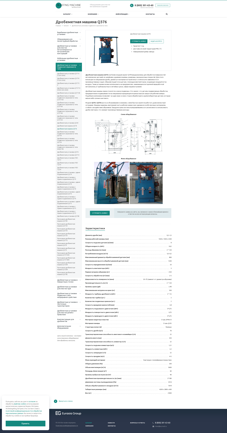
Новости (111, 423)
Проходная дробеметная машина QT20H (66, 268)
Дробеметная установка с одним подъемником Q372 (66, 212)
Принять (25, 423)
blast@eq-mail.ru (161, 426)
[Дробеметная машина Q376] (107, 50)
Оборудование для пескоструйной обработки (67, 40)
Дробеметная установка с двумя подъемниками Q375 (68, 202)
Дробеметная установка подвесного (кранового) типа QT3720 (67, 118)
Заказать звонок (162, 5)
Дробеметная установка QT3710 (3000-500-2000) (68, 89)
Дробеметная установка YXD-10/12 (67, 159)
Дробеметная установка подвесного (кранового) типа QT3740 (67, 111)
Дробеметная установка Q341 (68, 123)
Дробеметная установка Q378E (68, 216)
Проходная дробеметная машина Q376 (66, 249)
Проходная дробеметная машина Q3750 (66, 225)
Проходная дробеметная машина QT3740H (66, 259)
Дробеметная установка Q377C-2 (68, 84)
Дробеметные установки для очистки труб (67, 288)
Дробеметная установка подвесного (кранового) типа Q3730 (67, 140)
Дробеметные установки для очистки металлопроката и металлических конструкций (67, 49)
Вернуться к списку (66, 401)
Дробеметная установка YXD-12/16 (67, 163)
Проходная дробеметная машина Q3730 (66, 229)
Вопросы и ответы (137, 423)
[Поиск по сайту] (166, 14)
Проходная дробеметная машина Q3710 (66, 239)
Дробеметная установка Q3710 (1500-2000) (68, 74)
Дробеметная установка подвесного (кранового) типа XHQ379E (67, 147)
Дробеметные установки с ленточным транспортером (67, 304)
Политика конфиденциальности (67, 425)
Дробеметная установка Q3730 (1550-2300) (68, 79)
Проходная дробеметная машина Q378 (66, 244)
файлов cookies (20, 404)
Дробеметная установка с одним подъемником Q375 (66, 207)
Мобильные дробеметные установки (67, 59)
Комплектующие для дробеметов (65, 320)
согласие (31, 401)
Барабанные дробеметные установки (67, 33)
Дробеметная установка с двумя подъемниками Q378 (68, 183)
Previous (92, 50)
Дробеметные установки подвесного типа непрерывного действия (67, 295)
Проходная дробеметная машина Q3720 (66, 234)
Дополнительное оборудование (64, 327)
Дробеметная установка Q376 (68, 152)
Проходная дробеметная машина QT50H (66, 263)
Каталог (67, 14)
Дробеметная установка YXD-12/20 (67, 168)
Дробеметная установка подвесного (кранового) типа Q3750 (67, 133)
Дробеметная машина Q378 (67, 126)
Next (122, 50)
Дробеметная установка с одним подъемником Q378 (66, 188)
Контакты (150, 14)
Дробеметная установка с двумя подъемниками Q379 (68, 173)
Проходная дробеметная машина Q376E (66, 273)
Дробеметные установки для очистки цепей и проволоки (67, 312)
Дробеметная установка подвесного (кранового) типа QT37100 (67, 97)
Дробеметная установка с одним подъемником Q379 (66, 178)
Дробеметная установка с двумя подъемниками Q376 (68, 193)
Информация (122, 14)
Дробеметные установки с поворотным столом (67, 281)
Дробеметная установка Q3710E (68, 93)
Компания (93, 14)
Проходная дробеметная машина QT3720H (66, 254)
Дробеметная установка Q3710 (68, 155)
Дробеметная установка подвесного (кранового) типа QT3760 (67, 104)
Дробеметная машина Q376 (67, 129)
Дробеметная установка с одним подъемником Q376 (66, 197)
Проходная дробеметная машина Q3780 (66, 220)
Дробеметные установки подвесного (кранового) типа (67, 67)
